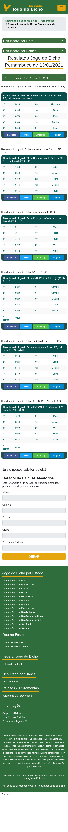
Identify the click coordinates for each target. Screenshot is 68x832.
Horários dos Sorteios (13, 717)
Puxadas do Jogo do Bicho (16, 721)
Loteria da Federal (12, 664)
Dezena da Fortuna (12, 542)
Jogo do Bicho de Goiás (14, 592)
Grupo (5, 529)
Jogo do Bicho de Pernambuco (18, 608)
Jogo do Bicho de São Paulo (17, 624)
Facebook (11, 134)
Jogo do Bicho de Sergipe (15, 628)
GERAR (34, 556)
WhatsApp (40, 134)
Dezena (6, 517)
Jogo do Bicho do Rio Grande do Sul (21, 620)
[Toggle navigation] (61, 8)
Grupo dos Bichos (11, 713)
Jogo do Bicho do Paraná (15, 604)
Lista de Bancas (10, 681)
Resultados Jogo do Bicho (51, 785)
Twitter (26, 134)
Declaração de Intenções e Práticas (44, 777)
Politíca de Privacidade (35, 775)
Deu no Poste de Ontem (15, 646)
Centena (6, 504)
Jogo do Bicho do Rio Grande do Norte (22, 616)
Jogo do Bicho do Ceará (15, 588)
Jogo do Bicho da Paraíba (16, 600)
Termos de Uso (12, 775)
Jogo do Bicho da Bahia (14, 580)
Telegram (56, 134)
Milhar (5, 492)
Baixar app (7, 794)
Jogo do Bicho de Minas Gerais (18, 596)
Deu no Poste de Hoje (13, 642)
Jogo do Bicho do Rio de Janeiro (19, 612)
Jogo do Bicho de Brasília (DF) (18, 584)
